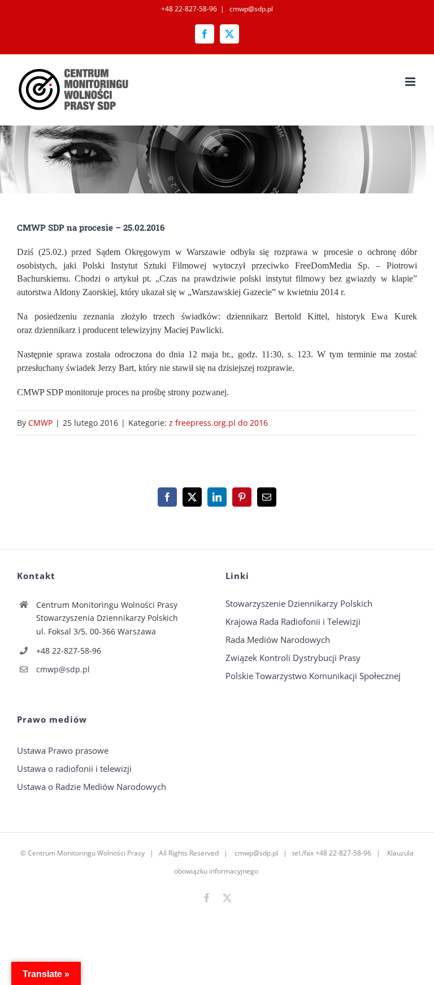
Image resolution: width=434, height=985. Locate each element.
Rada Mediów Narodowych (277, 639)
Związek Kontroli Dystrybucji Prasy (293, 657)
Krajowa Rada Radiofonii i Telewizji (293, 621)
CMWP (40, 422)
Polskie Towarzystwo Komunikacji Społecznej (313, 675)
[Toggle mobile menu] (411, 82)
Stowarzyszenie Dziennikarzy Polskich (298, 603)
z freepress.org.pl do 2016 (218, 422)
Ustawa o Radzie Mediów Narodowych (91, 786)
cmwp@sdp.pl (250, 9)
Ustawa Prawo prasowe (62, 750)
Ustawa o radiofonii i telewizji (74, 768)
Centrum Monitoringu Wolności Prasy (86, 853)
